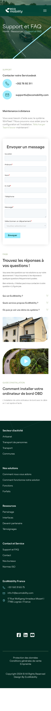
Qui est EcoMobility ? (13, 296)
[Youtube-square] (32, 635)
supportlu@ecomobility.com (32, 95)
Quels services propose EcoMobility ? (20, 303)
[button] (44, 10)
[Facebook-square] (18, 635)
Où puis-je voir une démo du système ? (21, 310)
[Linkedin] (25, 635)
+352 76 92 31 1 (24, 84)
